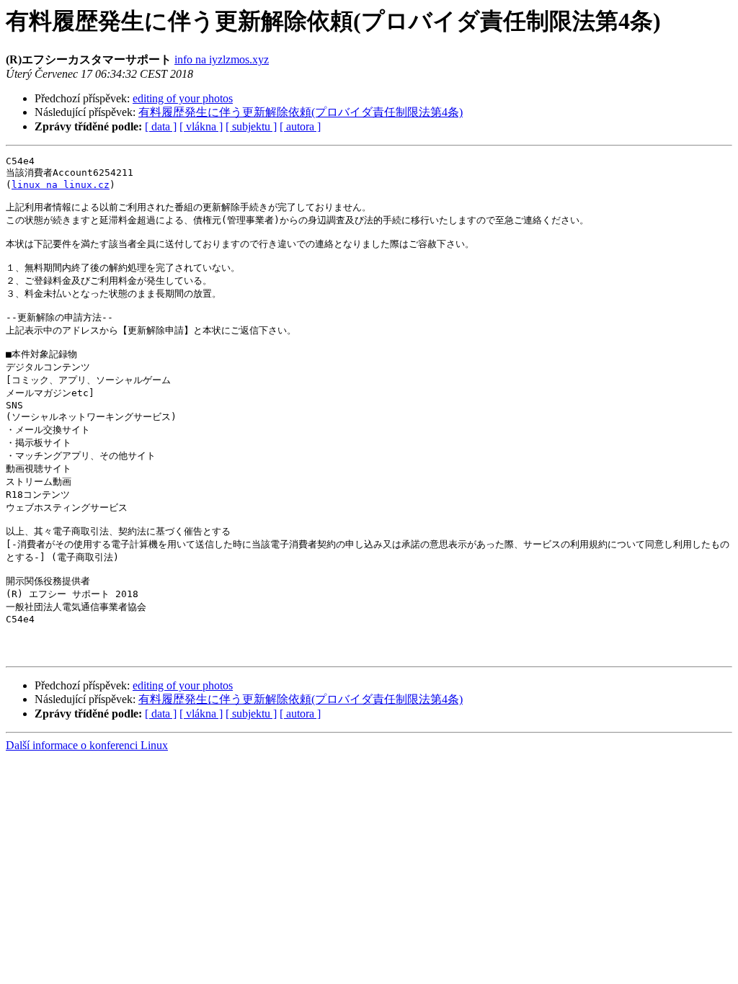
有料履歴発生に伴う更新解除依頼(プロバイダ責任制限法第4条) (300, 112)
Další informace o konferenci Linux (87, 745)
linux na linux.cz (61, 184)
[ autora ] (300, 126)
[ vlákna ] (201, 126)
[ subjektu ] (251, 126)
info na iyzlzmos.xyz (221, 59)
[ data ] (161, 126)
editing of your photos (183, 98)
